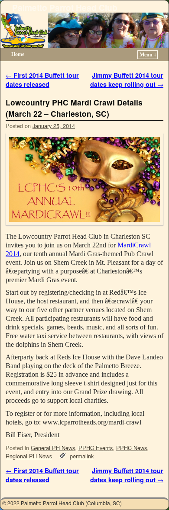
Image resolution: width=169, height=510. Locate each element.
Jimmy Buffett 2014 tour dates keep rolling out (126, 80)
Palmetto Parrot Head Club (64, 7)
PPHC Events (95, 448)
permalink (82, 456)
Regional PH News (29, 456)
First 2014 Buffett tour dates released (42, 80)
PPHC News (131, 448)
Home (17, 54)
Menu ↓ (148, 55)
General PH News (53, 448)
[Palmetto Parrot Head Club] (84, 30)
